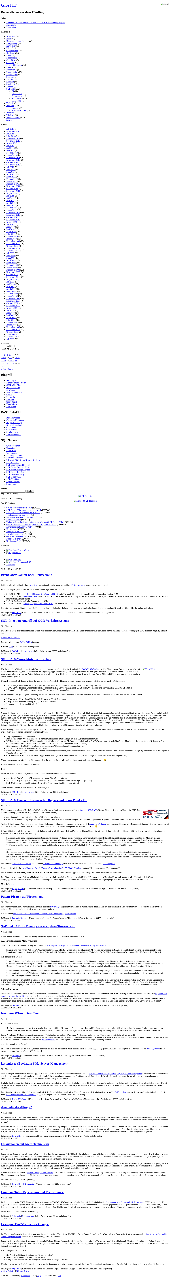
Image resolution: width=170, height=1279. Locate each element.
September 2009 (13, 248)
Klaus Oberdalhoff (14, 425)
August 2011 (11, 193)
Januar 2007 (11, 325)
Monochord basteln (14, 531)
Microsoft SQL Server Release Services (23, 460)
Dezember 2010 (13, 212)
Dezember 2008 (13, 270)
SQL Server (17, 98)
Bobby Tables (26, 642)
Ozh (59, 1275)
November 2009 (13, 243)
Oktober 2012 (12, 162)
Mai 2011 (10, 200)
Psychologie (11, 74)
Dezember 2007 (13, 298)
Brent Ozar (33, 585)
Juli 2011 (10, 196)
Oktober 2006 (12, 332)
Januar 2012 (11, 181)
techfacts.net (11, 402)
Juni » (10, 369)
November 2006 (13, 329)
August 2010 (11, 222)
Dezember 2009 (13, 241)
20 (10, 360)
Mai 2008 (10, 286)
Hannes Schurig (13, 387)
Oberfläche (11, 60)
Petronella (10, 397)
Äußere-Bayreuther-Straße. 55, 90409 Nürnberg (62, 868)
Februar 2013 (12, 153)
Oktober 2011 (12, 188)
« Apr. (3, 369)
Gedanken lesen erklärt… (17, 536)
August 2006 (11, 337)
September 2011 (13, 191)
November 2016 (13, 131)
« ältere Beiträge (8, 1271)
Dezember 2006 (13, 327)
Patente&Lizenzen (14, 65)
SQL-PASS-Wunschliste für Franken (26, 659)
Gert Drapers (11, 453)
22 (16, 360)
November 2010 (13, 215)
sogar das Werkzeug (97, 824)
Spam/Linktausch (19, 110)
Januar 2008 (11, 296)
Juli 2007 (10, 310)
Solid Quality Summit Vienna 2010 (38, 603)
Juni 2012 (10, 169)
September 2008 (13, 277)
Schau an (10, 77)
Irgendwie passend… (15, 534)
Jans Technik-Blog (14, 392)
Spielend (10, 82)
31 (2, 366)
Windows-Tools (13, 117)
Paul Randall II (12, 462)
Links (8, 55)
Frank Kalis (11, 450)
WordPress (25, 1275)
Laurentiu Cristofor (14, 458)
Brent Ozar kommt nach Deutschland (26, 575)
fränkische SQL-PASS (87, 810)
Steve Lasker (11, 484)
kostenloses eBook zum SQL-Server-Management (34, 1063)
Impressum (11, 25)
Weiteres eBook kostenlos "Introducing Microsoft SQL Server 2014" (35, 522)
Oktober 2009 (12, 246)
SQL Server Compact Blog (17, 467)
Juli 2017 (10, 129)
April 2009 (11, 260)
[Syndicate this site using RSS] (11, 559)
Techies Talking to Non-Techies (40, 1173)
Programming (12, 72)
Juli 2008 (10, 282)
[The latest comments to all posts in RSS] (11, 562)
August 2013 (11, 143)
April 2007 (11, 317)
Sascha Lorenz (12, 432)
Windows (10, 115)
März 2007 (11, 320)
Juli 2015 (10, 134)
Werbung (10, 113)
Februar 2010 (12, 236)
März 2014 (11, 136)
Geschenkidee (12, 50)
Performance (17, 96)
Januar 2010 (11, 239)
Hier (11, 647)
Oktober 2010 (12, 217)
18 (5, 360)
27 (10, 363)
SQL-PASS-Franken (90, 669)
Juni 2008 (10, 284)
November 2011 (13, 186)
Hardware (10, 53)
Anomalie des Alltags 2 (16, 1107)
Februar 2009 (12, 265)
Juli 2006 (10, 339)
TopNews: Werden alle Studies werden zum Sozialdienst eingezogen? (35, 22)
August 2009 (11, 251)
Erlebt (8, 48)
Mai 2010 (10, 229)
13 (10, 357)
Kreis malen (11, 529)
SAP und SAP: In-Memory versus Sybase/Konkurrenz (38, 926)
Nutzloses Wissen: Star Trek (20, 1013)
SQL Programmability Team (18, 465)
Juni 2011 (10, 198)
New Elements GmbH (31, 868)
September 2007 (13, 306)
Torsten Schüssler (13, 434)
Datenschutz (11, 27)
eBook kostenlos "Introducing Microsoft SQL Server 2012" (31, 524)
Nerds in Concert (13, 520)
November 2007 (13, 301)
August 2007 (11, 308)
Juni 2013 (10, 148)
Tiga (39, 1275)
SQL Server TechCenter (16, 472)
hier (12, 884)
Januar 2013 (11, 155)
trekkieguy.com (153, 1049)
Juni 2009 (10, 255)
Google (15, 108)
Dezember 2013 (13, 138)
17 (2, 360)
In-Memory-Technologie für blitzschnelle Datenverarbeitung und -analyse (75, 945)
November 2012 (13, 160)
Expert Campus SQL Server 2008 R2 (42, 594)
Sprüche (9, 86)
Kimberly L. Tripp (14, 455)
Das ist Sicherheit (13, 539)
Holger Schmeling (14, 422)
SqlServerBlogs (13, 481)
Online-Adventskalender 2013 (19, 508)
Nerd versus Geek (14, 541)
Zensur (9, 120)
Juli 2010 (10, 224)
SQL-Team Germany (15, 474)
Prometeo (10, 399)
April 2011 (10, 203)
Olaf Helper (11, 427)
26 (8, 363)
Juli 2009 (10, 253)
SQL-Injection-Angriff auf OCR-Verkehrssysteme (35, 620)
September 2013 (13, 141)
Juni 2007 (10, 313)
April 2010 (11, 231)
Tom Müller (11, 407)
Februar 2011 (12, 208)
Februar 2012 (12, 179)
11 (5, 357)
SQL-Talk (10, 89)
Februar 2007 (12, 322)
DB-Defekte (17, 93)
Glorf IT (8, 5)
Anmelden (10, 565)
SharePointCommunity (53, 863)
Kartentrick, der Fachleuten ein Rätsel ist (23, 512)
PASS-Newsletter (78, 585)
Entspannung (11, 43)
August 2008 (11, 279)
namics (9, 395)
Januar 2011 (11, 210)
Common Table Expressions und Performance (32, 1192)
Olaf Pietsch (11, 430)
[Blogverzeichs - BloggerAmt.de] (13, 552)
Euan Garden (12, 448)
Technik (9, 103)
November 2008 (13, 272)
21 (13, 360)
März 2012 (11, 177)
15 (16, 357)
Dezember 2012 (13, 157)
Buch (8, 39)
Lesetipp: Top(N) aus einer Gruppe (25, 1224)
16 (18, 357)
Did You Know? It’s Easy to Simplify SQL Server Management (115, 1074)
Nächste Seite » (22, 1271)
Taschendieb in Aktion (15, 515)
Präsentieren (11, 70)
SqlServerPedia (121, 1092)
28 (13, 363)
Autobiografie (109, 863)
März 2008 (11, 291)
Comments (24, 562)
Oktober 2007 (12, 303)
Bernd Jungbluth (13, 418)
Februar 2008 (12, 294)
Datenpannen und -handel (17, 41)
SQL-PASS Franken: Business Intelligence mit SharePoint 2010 (44, 800)
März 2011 (10, 205)
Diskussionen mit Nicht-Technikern (25, 1144)
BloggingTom (12, 380)
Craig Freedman (13, 446)
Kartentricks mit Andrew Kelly (19, 527)
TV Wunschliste (48, 1040)
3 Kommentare (28, 792)
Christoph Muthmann (15, 420)
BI (13, 91)
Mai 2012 (10, 172)
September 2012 (13, 165)
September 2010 (13, 220)
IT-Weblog (10, 390)
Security (9, 79)
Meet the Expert (30, 596)
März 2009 (11, 263)
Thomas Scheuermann (21, 863)
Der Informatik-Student (16, 383)
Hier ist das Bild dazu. (10, 638)
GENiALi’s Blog (13, 385)
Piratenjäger (55, 907)
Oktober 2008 (12, 274)
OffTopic (10, 62)
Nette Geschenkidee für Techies (19, 517)
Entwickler (11, 46)
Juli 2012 (10, 167)
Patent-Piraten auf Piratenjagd (22, 896)
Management (11, 58)
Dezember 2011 (13, 184)
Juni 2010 (10, 227)
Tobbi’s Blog (11, 404)
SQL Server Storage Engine (18, 470)
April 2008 (11, 289)
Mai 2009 (10, 258)
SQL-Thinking (12, 479)
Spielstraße (11, 84)
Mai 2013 (10, 150)
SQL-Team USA (13, 477)
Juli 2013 (10, 145)
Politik (9, 67)
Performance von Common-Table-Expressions (125, 1202)
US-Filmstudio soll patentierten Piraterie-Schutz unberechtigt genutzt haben (44, 914)
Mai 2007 (10, 315)
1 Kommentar (28, 651)
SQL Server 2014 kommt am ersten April (23, 510)
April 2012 (11, 174)
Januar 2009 (11, 267)
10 (2, 357)
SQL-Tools (16, 101)
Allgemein (10, 36)
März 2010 (11, 234)
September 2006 (13, 334)
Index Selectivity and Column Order (21, 1094)
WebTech (10, 105)
